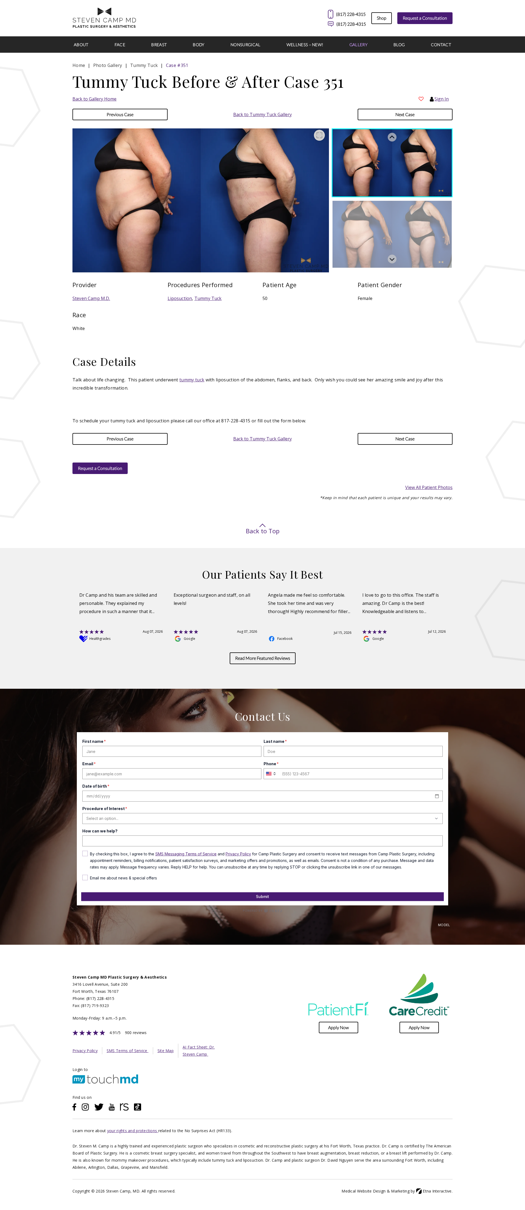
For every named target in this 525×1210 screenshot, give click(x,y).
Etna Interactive (437, 1191)
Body (198, 44)
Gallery (358, 44)
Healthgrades (99, 638)
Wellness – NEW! (305, 44)
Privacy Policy (85, 1050)
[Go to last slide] (392, 137)
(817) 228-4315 (351, 24)
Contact (441, 44)
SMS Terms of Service (127, 1050)
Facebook (285, 638)
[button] (120, 114)
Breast (159, 44)
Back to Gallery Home (94, 98)
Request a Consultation (425, 17)
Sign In (441, 99)
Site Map (166, 1050)
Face (120, 44)
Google (189, 638)
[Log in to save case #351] (421, 98)
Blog (399, 44)
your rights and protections (132, 1130)
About (81, 44)
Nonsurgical (245, 44)
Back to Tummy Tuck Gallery (262, 114)
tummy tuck (191, 380)
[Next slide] (392, 259)
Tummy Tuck (208, 298)
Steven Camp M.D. (91, 298)
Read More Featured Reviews (262, 658)
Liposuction (180, 298)
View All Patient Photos (429, 487)
